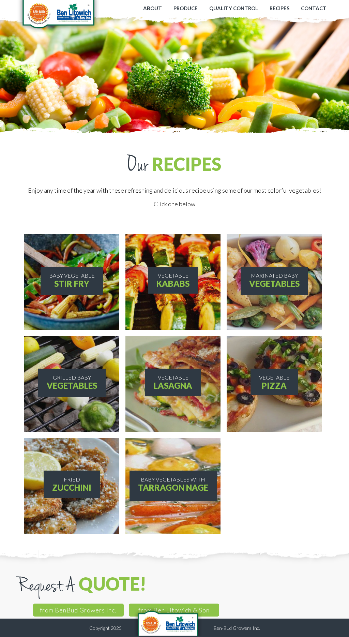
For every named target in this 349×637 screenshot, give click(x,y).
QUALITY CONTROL (233, 8)
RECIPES (279, 8)
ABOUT (152, 8)
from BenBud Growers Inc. (78, 610)
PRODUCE (185, 8)
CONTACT (314, 8)
